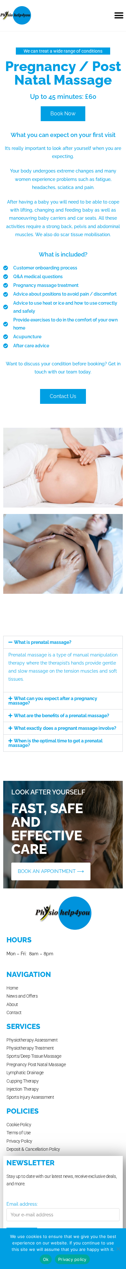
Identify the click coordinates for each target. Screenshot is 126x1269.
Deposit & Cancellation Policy (33, 1149)
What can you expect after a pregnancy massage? (52, 701)
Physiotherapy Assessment (32, 1040)
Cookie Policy (18, 1124)
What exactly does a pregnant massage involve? (65, 728)
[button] (118, 15)
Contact (14, 1012)
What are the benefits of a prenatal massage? (61, 715)
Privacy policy (72, 1259)
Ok (46, 1259)
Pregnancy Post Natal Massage (36, 1064)
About (12, 1004)
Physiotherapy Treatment (30, 1048)
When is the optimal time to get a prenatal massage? (55, 743)
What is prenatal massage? (42, 642)
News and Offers (21, 996)
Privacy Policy (19, 1141)
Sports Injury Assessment (30, 1097)
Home (12, 988)
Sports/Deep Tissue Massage (33, 1056)
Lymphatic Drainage (25, 1072)
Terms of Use (18, 1132)
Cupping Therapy (22, 1081)
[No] (118, 1248)
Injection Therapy (22, 1089)
